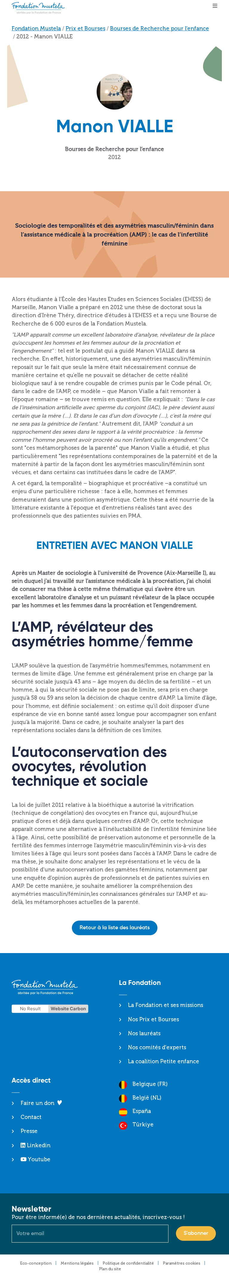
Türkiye (143, 1124)
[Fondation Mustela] (40, 8)
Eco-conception (36, 1263)
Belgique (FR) (150, 1084)
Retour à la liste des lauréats (115, 927)
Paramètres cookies (181, 1263)
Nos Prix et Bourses (153, 1019)
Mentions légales (77, 1263)
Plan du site (110, 1269)
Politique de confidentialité (128, 1263)
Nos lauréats (144, 1033)
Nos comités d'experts (157, 1047)
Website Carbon (68, 1008)
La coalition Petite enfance (163, 1061)
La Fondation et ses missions (165, 1005)
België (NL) (146, 1098)
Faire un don (37, 1103)
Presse (29, 1131)
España (141, 1111)
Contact (31, 1117)
